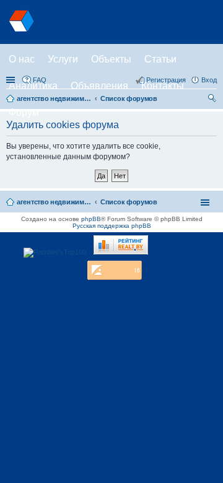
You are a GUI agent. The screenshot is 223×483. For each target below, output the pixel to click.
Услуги (63, 59)
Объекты (111, 59)
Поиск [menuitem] (213, 100)
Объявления (99, 85)
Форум (24, 112)
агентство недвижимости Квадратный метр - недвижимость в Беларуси (54, 202)
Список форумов (128, 202)
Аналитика (33, 85)
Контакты (162, 85)
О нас (22, 59)
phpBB (91, 218)
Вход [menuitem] (209, 80)
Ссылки (11, 79)
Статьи (160, 59)
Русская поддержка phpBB (111, 225)
